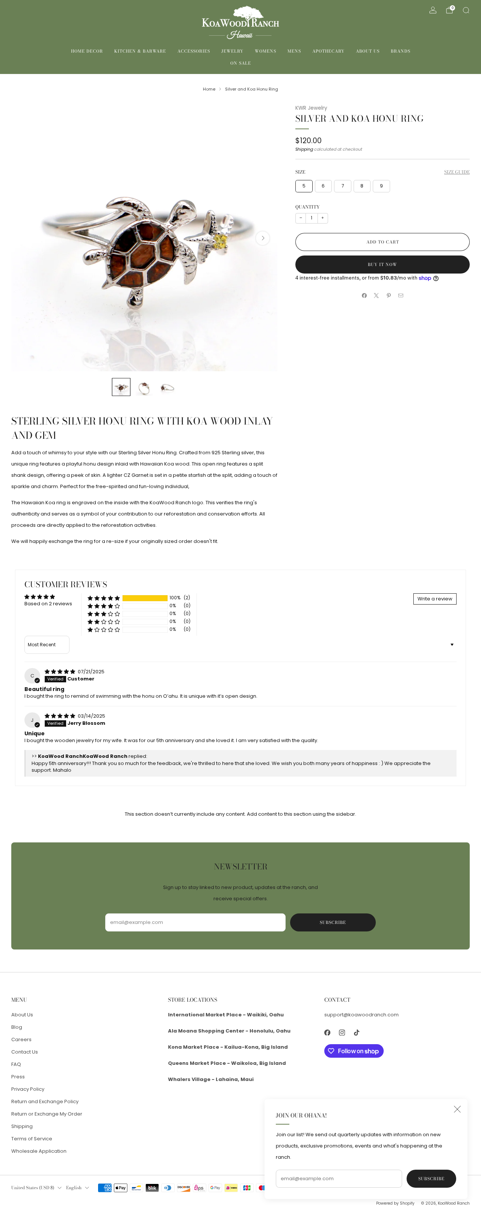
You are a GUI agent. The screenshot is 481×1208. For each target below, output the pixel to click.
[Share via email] (401, 295)
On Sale (240, 63)
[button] (104, 598)
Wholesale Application (39, 1151)
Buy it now (382, 265)
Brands (400, 51)
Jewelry (232, 51)
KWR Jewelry (311, 108)
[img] (60, 671)
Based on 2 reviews (48, 603)
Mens (294, 51)
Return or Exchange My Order (46, 1113)
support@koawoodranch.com (361, 1014)
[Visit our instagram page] (342, 1032)
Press (18, 1076)
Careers (21, 1039)
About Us (368, 51)
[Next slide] (263, 238)
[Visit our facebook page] (327, 1032)
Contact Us (24, 1051)
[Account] (433, 10)
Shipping (304, 149)
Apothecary (328, 51)
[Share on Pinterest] (389, 295)
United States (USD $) (32, 1187)
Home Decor (87, 51)
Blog (16, 1027)
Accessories (193, 51)
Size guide (457, 171)
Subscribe (431, 1179)
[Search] (466, 10)
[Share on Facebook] (364, 295)
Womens (265, 51)
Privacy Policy (27, 1089)
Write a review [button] (434, 598)
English (74, 1187)
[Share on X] (376, 295)
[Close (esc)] (457, 1109)
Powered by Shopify (395, 1203)
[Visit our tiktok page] (356, 1032)
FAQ (16, 1064)
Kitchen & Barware (140, 51)
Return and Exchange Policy (45, 1101)
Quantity (307, 206)
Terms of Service (31, 1138)
